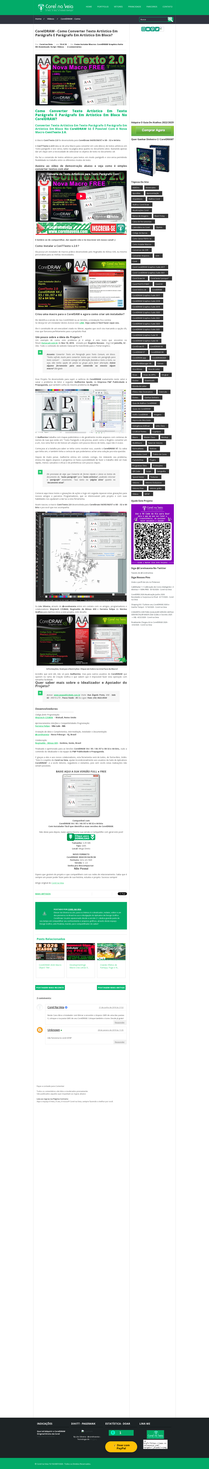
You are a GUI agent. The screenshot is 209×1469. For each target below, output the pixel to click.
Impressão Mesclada (142, 420)
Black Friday (160, 216)
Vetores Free (138, 488)
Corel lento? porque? (160, 278)
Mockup (164, 437)
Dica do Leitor (154, 369)
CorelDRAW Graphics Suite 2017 (146, 295)
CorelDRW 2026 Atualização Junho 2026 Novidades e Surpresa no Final (148, 595)
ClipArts (159, 227)
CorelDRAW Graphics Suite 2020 (146, 312)
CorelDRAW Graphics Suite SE (145, 335)
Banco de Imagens (140, 216)
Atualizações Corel (141, 210)
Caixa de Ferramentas (142, 221)
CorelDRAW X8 (157, 352)
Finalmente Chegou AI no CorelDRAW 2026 (149, 622)
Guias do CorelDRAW (142, 409)
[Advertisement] (81, 1129)
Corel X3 (159, 284)
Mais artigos (43, 893)
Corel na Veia (46, 44)
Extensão (163, 392)
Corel (135, 261)
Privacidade (134, 6)
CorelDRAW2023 (159, 358)
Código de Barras (140, 233)
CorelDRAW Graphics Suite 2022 (146, 318)
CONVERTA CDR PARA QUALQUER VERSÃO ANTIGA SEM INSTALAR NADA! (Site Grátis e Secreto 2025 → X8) (152, 615)
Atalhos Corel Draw (141, 204)
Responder (120, 1022)
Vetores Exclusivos (153, 482)
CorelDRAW (157, 289)
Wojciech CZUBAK (44, 717)
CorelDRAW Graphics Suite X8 (145, 340)
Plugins (153, 460)
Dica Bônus (137, 369)
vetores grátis (156, 488)
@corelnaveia (42, 734)
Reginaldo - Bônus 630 (46, 743)
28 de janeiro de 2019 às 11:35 (111, 1030)
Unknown (53, 1030)
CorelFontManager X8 (142, 363)
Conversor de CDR (140, 250)
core (157, 255)
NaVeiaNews (138, 448)
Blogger (93, 1439)
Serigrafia (161, 471)
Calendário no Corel (141, 227)
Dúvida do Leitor (140, 386)
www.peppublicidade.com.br (67, 695)
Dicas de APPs (149, 375)
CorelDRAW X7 (139, 352)
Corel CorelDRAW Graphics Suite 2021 (149, 272)
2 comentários (74, 47)
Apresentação (153, 193)
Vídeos (50, 18)
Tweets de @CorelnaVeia (142, 573)
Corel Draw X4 (139, 278)
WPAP (147, 494)
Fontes (135, 397)
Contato (167, 6)
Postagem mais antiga (111, 987)
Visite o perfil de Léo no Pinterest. (145, 582)
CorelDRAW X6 (156, 346)
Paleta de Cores (160, 454)
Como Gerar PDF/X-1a (142, 238)
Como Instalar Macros (85, 44)
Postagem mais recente (50, 987)
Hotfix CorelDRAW (140, 414)
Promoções (158, 465)
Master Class (149, 437)
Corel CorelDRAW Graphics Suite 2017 (149, 267)
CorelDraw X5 (138, 346)
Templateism (97, 1464)
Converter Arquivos (141, 255)
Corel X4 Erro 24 (139, 289)
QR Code (136, 471)
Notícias (153, 448)
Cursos (160, 363)
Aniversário (151, 187)
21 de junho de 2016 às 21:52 (111, 1007)
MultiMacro (137, 443)
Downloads (44, 47)
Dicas (135, 375)
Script (53, 47)
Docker (136, 380)
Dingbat (165, 375)
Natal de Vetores (155, 443)
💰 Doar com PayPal (121, 1447)
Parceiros (151, 6)
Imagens (157, 414)
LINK (81, 322)
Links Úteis (160, 426)
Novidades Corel (140, 454)
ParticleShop (138, 460)
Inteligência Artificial (141, 426)
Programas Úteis (140, 465)
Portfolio (103, 6)
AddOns (136, 187)
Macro (135, 437)
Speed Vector (138, 477)
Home (89, 6)
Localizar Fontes (139, 431)
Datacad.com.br (50, 343)
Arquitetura (137, 199)
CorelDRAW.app (139, 358)
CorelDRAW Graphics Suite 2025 (146, 329)
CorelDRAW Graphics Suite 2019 (146, 306)
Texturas (154, 477)
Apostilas (136, 193)
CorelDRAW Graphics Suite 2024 (146, 323)
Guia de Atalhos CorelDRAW (145, 403)
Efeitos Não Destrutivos (143, 392)
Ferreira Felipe (42, 726)
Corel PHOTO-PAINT (141, 284)
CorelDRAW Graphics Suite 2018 (146, 301)
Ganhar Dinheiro (151, 397)
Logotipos (157, 431)
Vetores (118, 6)
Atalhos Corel (154, 199)
